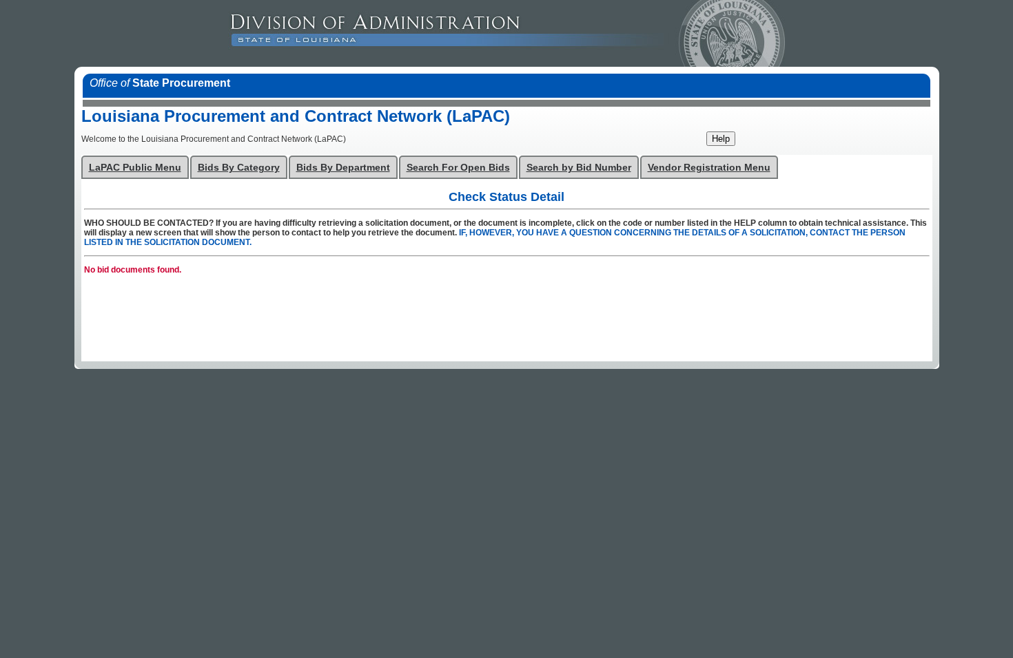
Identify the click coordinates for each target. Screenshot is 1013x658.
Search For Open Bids (458, 167)
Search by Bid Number (578, 167)
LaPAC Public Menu (135, 167)
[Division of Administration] (587, 33)
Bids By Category (239, 167)
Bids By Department (343, 167)
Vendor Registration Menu (709, 167)
